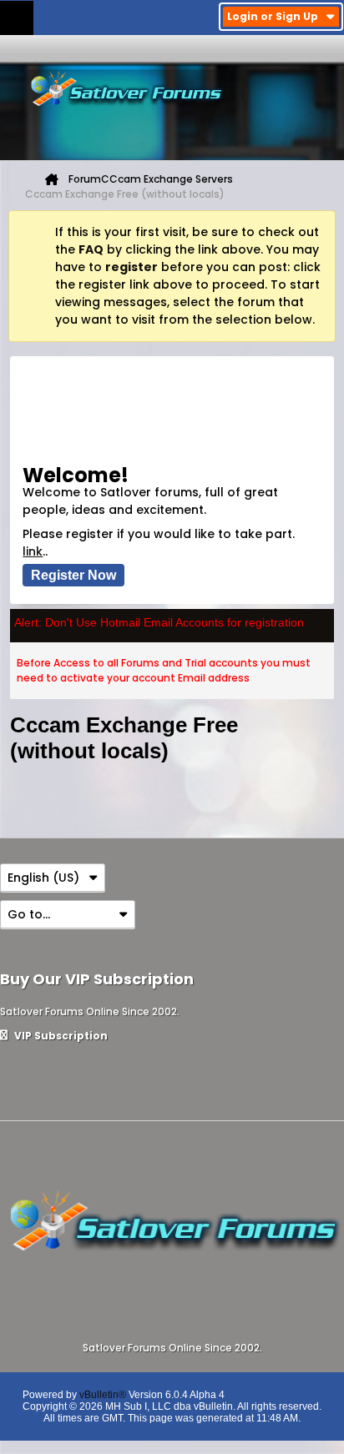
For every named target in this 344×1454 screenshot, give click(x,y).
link (33, 551)
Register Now (73, 575)
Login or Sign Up (272, 16)
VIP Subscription (60, 1036)
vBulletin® (102, 1395)
